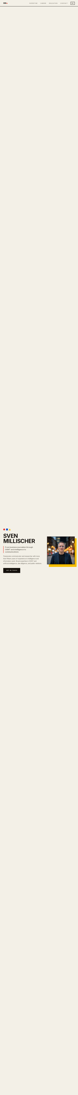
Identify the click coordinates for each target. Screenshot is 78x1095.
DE (73, 3)
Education (53, 3)
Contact (64, 3)
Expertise (33, 3)
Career (43, 3)
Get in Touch (11, 570)
